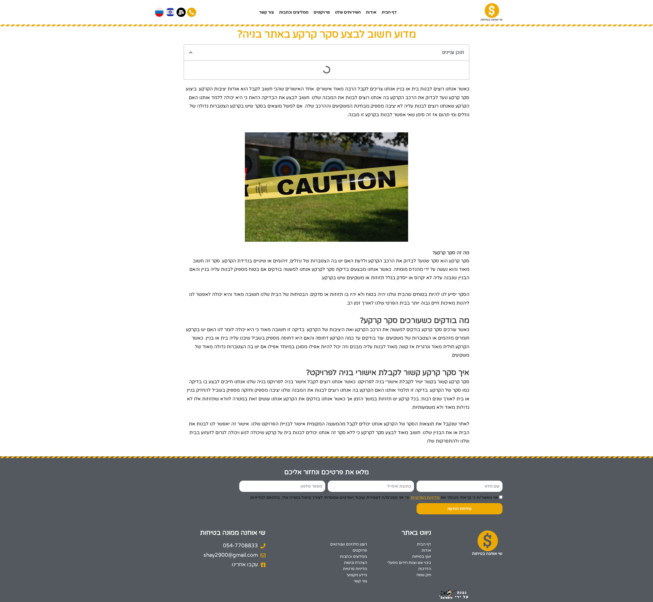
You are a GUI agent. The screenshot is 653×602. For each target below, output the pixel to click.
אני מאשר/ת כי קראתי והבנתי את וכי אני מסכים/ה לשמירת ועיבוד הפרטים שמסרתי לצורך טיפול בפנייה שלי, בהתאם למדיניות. (373, 497)
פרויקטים (321, 12)
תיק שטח (424, 575)
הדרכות (424, 568)
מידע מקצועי (357, 575)
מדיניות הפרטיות (424, 497)
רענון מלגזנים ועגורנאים (348, 544)
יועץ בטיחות (421, 556)
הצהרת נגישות (355, 562)
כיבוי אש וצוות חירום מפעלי (409, 562)
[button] (190, 52)
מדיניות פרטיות (355, 568)
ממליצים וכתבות (293, 12)
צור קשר (266, 12)
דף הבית (389, 12)
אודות (371, 12)
